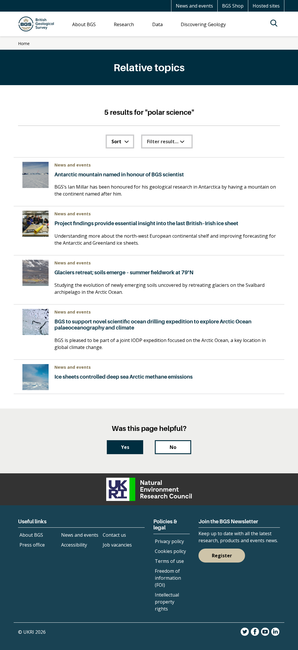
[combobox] (120, 141)
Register (222, 555)
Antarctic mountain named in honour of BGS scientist (119, 174)
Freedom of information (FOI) (168, 578)
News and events (194, 6)
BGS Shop (233, 6)
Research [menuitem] (124, 24)
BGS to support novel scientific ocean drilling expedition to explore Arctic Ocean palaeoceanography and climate (152, 324)
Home (24, 43)
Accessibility (74, 545)
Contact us (114, 535)
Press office (32, 545)
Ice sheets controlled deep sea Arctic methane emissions (123, 377)
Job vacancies (117, 545)
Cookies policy (170, 551)
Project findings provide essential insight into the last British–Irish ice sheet (146, 223)
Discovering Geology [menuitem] (203, 24)
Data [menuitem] (157, 24)
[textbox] (120, 141)
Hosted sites (266, 6)
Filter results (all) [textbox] (167, 141)
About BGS (31, 535)
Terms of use (169, 561)
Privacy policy (169, 541)
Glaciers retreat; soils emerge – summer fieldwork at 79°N (124, 272)
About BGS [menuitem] (84, 24)
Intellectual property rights (167, 602)
